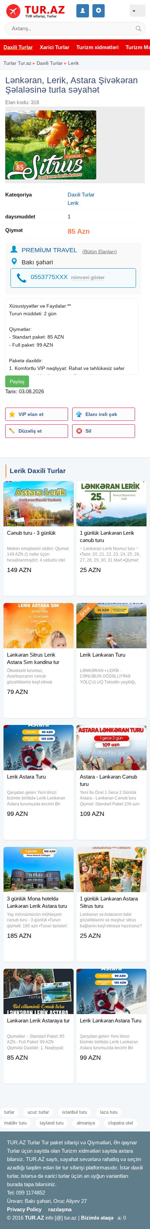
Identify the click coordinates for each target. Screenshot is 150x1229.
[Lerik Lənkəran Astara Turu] (111, 977)
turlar (9, 1112)
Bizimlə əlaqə (97, 1218)
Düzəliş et (30, 431)
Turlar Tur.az (17, 63)
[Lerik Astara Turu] (38, 733)
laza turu (109, 1112)
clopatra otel (120, 1123)
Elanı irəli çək (101, 414)
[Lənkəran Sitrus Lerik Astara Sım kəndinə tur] (38, 611)
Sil (88, 431)
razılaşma (60, 1209)
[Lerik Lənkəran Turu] (111, 611)
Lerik (73, 63)
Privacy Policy (24, 1209)
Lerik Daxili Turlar (38, 470)
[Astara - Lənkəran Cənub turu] (111, 733)
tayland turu (51, 1123)
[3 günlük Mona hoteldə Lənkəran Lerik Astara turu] (38, 855)
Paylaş (17, 381)
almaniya (86, 1123)
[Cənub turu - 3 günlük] (38, 489)
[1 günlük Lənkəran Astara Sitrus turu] (111, 855)
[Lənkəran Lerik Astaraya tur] (38, 977)
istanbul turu (74, 1112)
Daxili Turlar (50, 63)
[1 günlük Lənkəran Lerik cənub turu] (111, 489)
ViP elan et (31, 414)
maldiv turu (15, 1123)
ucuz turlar (38, 1112)
